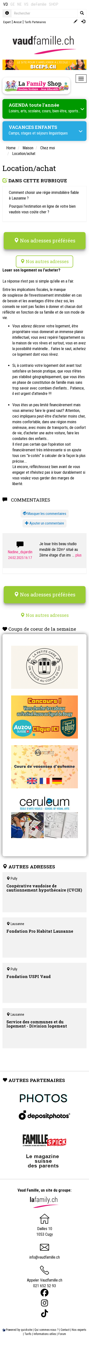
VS (26, 4)
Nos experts (79, 1330)
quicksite (26, 1330)
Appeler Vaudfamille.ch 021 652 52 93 (44, 1283)
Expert (7, 22)
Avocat (18, 22)
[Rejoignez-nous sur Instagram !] (44, 1303)
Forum (62, 1334)
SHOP (53, 4)
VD (5, 4)
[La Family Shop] (36, 85)
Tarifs (27, 1334)
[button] (44, 513)
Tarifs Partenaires (35, 22)
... (73, 555)
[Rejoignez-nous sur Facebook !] (44, 1292)
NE (19, 4)
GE (12, 4)
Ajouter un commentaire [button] (46, 523)
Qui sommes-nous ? (46, 1330)
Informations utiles (45, 1334)
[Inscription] (75, 21)
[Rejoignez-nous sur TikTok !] (44, 1313)
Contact (65, 1330)
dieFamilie (38, 4)
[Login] (83, 21)
